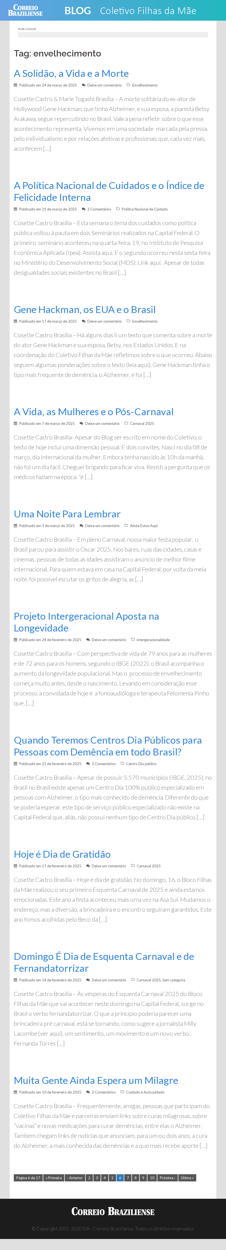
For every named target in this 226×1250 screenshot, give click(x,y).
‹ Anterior (75, 1178)
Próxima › (167, 1178)
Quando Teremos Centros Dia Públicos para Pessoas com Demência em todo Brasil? (108, 746)
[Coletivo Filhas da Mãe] (135, 10)
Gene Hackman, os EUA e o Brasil (85, 309)
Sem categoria (173, 980)
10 (152, 1178)
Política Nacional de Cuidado (145, 209)
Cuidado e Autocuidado (145, 1092)
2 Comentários (99, 209)
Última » (187, 1178)
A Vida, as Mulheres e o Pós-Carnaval (94, 411)
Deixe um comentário (104, 85)
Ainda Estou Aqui (144, 525)
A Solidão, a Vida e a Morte (71, 73)
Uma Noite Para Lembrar (67, 514)
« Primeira (54, 1178)
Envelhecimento (145, 85)
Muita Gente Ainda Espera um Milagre (96, 1080)
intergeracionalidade (153, 640)
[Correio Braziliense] (29, 10)
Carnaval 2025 (142, 423)
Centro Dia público (141, 764)
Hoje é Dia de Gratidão (62, 854)
